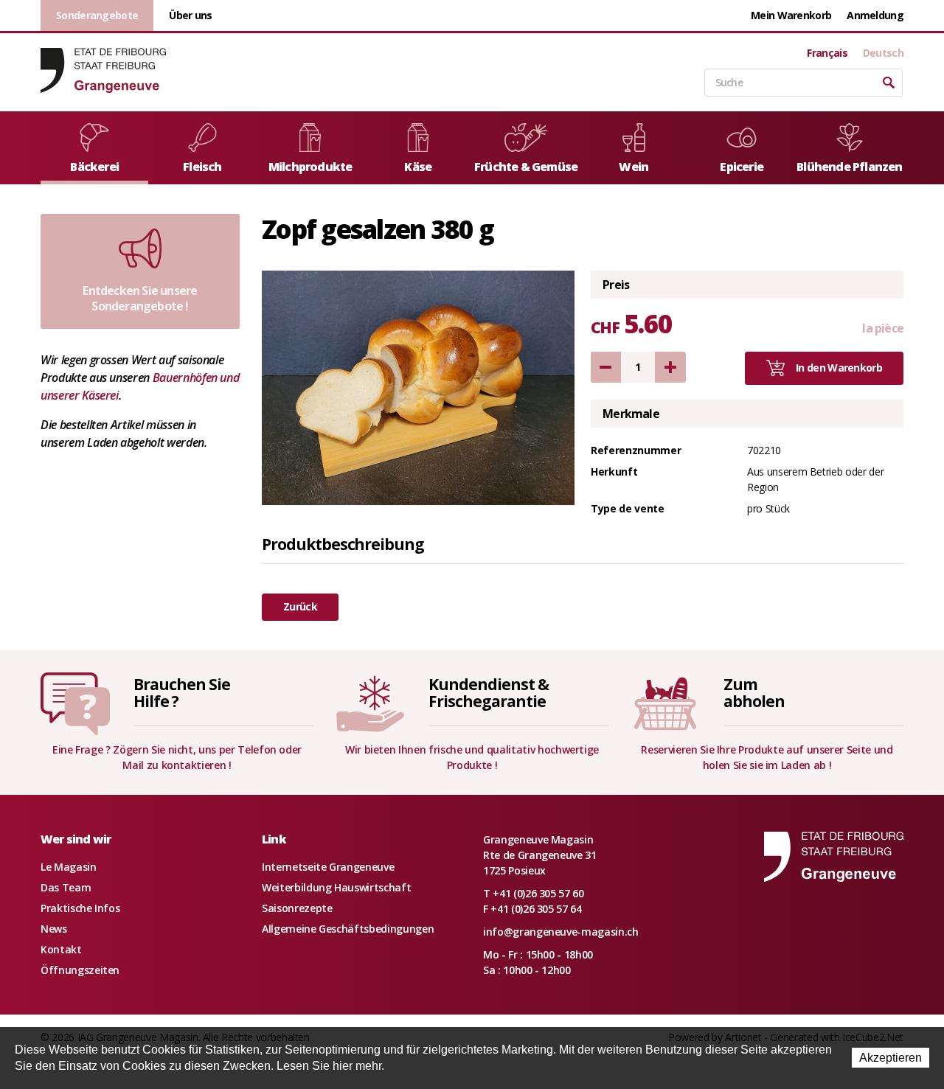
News (54, 929)
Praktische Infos (80, 908)
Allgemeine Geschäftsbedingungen (348, 929)
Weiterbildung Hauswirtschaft (336, 887)
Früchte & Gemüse (525, 167)
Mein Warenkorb (791, 15)
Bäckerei (94, 167)
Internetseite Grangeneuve (328, 867)
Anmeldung (875, 15)
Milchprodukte (310, 167)
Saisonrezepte (297, 908)
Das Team (66, 887)
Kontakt (61, 949)
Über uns (190, 15)
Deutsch (883, 53)
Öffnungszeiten (80, 970)
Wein (633, 167)
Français (827, 53)
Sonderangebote (97, 15)
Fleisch (202, 167)
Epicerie (741, 167)
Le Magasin (69, 867)
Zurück (300, 606)
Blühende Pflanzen (849, 167)
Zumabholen (754, 692)
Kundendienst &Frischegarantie (488, 692)
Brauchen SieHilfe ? (181, 692)
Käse (417, 167)
